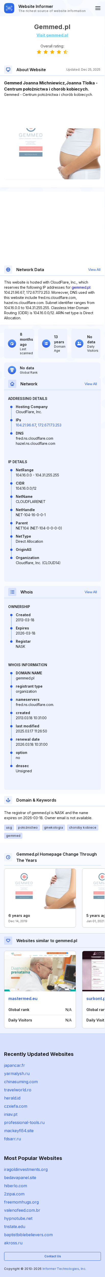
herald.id (12, 1098)
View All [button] (94, 270)
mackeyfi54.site (19, 1130)
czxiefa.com (15, 1106)
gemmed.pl (81, 287)
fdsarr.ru (12, 1138)
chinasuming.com (21, 1081)
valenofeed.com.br (22, 1210)
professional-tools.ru (24, 1122)
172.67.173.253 (49, 425)
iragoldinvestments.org (26, 1169)
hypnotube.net (18, 1218)
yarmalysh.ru (17, 1073)
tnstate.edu (14, 1226)
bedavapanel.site (20, 1177)
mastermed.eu (22, 998)
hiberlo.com (15, 1185)
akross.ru (13, 1242)
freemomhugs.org (21, 1202)
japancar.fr (14, 1065)
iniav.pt (10, 1114)
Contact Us (52, 1256)
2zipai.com (14, 1193)
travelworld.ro (17, 1089)
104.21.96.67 (26, 425)
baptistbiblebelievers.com (28, 1234)
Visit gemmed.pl (52, 35)
